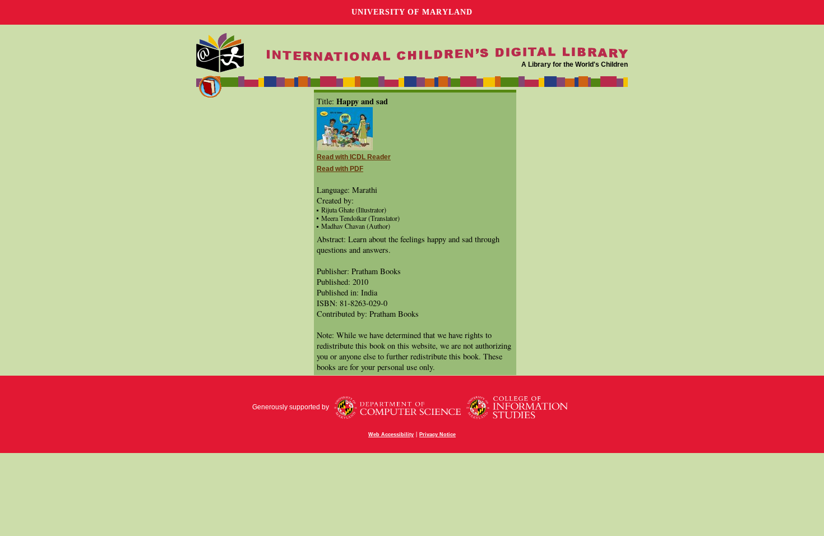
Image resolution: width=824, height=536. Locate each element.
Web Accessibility (391, 434)
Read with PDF (340, 168)
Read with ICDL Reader (354, 157)
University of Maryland (412, 12)
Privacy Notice (437, 434)
